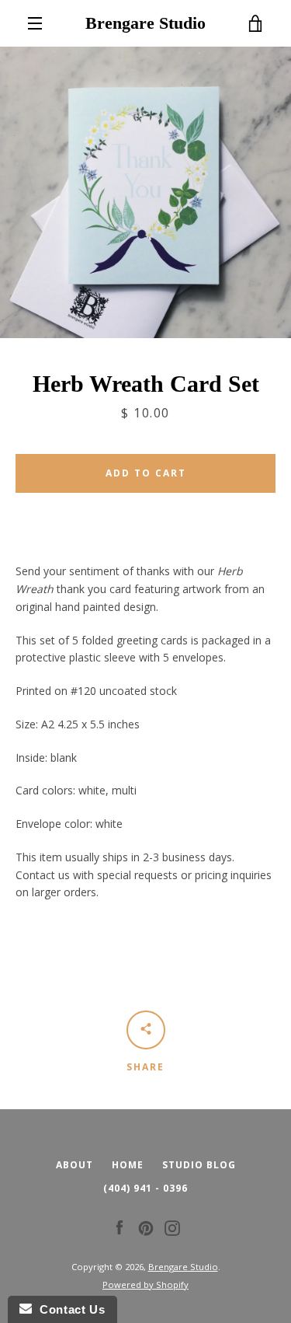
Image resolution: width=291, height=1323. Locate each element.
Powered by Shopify (145, 1284)
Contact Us (68, 1309)
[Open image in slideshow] (145, 192)
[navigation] (35, 23)
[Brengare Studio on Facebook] (119, 1227)
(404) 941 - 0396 (145, 1188)
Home (128, 1164)
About (74, 1164)
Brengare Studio (145, 23)
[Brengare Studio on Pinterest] (146, 1227)
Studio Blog (199, 1164)
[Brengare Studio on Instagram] (172, 1227)
